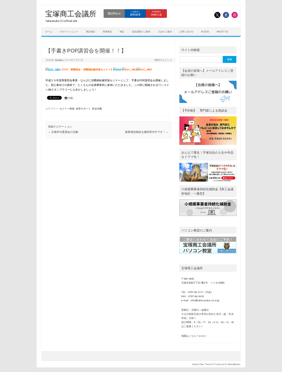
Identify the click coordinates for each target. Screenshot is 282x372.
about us (222, 31)
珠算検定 (107, 31)
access (205, 31)
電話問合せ (114, 13)
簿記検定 (90, 31)
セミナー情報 (66, 108)
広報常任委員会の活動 (63, 131)
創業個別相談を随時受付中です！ (147, 131)
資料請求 (135, 13)
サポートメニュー (69, 31)
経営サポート (83, 108)
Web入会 (156, 13)
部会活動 (97, 108)
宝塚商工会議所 (70, 14)
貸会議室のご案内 (141, 31)
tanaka (59, 60)
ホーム (48, 31)
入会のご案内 (165, 31)
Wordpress (234, 364)
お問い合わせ (186, 31)
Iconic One (198, 364)
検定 (122, 31)
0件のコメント (163, 60)
